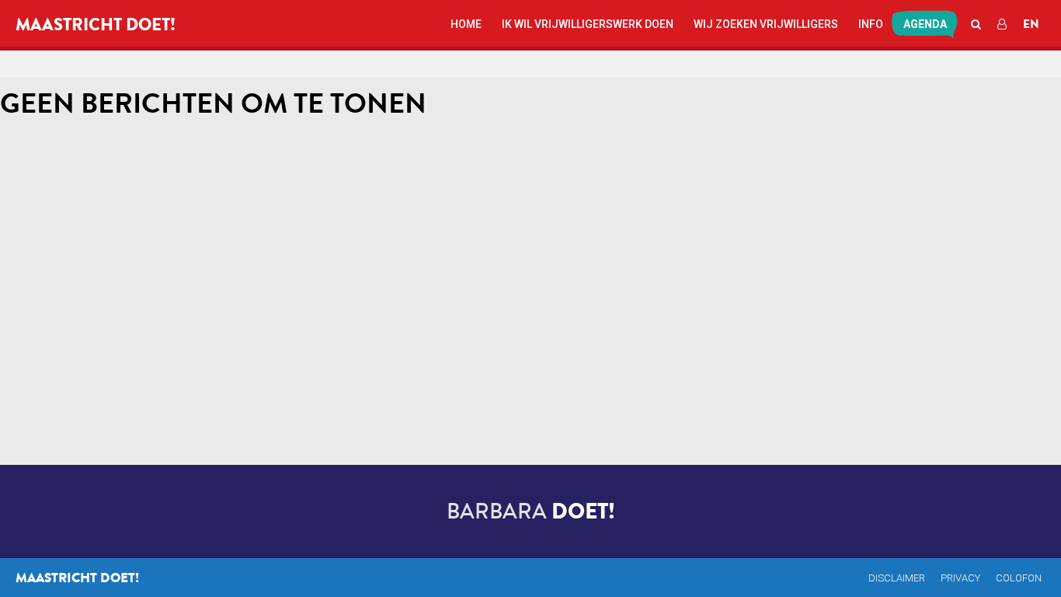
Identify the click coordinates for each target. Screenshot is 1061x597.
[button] (974, 23)
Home (466, 24)
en (1031, 24)
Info (870, 24)
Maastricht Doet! (96, 24)
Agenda (925, 24)
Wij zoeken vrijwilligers (766, 24)
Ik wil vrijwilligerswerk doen (587, 24)
